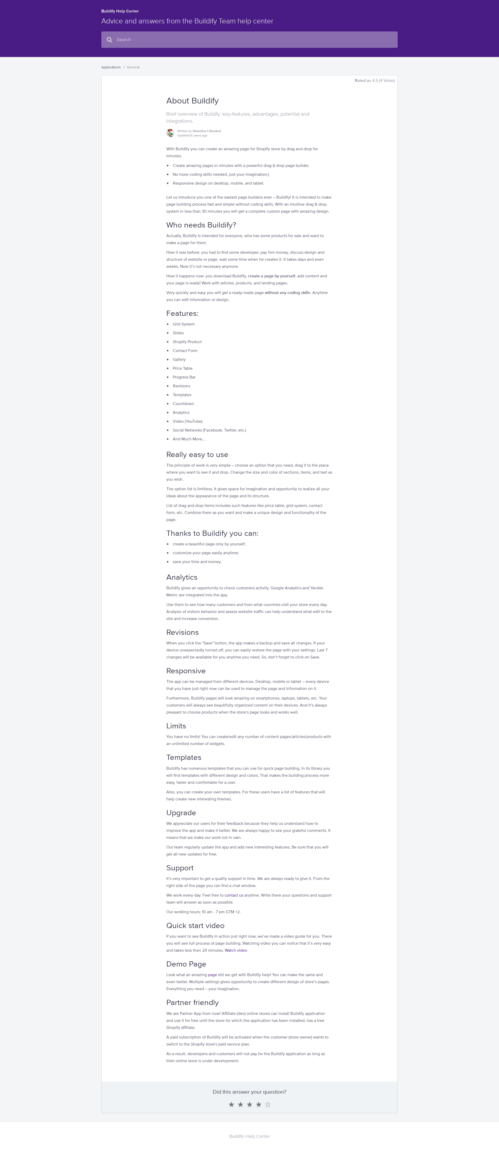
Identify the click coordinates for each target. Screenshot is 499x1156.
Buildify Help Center (120, 11)
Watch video (236, 950)
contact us (234, 895)
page (212, 975)
